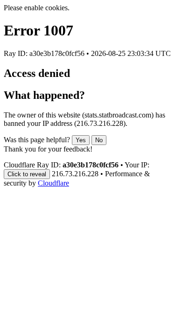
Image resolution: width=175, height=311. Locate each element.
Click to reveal (26, 174)
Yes (81, 140)
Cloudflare (53, 183)
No (99, 140)
